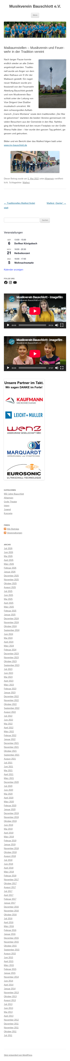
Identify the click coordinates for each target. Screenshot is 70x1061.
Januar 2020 (9, 809)
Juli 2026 (8, 548)
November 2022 (11, 700)
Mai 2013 (8, 1012)
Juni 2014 (8, 981)
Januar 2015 (9, 973)
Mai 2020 (8, 794)
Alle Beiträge (13, 529)
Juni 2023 (8, 673)
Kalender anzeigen (13, 269)
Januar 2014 (9, 988)
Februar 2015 (10, 969)
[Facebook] (6, 283)
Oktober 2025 (10, 583)
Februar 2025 (10, 611)
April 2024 (8, 642)
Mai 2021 (8, 770)
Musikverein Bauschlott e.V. (35, 6)
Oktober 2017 (10, 883)
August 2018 (10, 856)
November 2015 (11, 942)
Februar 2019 (10, 840)
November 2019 (11, 817)
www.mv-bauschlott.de (15, 145)
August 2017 (10, 887)
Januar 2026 (9, 572)
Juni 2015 (8, 957)
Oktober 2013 (10, 996)
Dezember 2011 (11, 1024)
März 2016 (9, 926)
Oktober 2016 (10, 914)
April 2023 (8, 681)
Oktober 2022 (10, 704)
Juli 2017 (8, 891)
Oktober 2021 (10, 751)
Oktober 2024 (10, 626)
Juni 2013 (8, 1008)
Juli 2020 (8, 786)
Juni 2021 (8, 766)
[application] (35, 310)
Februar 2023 (10, 688)
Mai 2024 (8, 638)
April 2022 (8, 727)
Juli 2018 (8, 860)
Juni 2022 (8, 720)
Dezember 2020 (11, 782)
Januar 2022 (9, 739)
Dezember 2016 (11, 907)
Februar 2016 (10, 930)
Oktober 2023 (10, 661)
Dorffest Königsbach (25, 243)
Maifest (26, 182)
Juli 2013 (8, 1004)
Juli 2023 (8, 669)
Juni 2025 (8, 595)
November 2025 (11, 579)
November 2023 (11, 657)
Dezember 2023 (11, 653)
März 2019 (9, 837)
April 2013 (8, 1016)
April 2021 (8, 774)
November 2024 (11, 622)
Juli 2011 (8, 1035)
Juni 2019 (8, 825)
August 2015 (10, 953)
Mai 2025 (8, 599)
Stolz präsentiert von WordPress (18, 1055)
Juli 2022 (8, 716)
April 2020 (8, 798)
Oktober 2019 (10, 821)
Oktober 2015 (10, 946)
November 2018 (11, 848)
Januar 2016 (9, 934)
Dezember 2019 (11, 813)
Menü (35, 15)
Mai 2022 (8, 724)
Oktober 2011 (10, 1031)
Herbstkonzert (22, 253)
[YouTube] (15, 283)
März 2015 (9, 965)
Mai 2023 (8, 677)
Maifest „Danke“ (56, 203)
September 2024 (11, 630)
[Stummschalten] (56, 325)
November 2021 (11, 747)
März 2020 (9, 801)
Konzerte (8, 513)
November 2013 (11, 992)
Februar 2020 (10, 805)
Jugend (7, 509)
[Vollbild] (61, 325)
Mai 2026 (8, 556)
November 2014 (11, 977)
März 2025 (9, 607)
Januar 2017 (9, 903)
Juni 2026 (8, 552)
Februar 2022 (10, 735)
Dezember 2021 (11, 743)
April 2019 (8, 833)
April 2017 (8, 895)
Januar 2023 (9, 692)
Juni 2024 (8, 634)
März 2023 (9, 685)
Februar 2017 (10, 899)
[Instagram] (10, 283)
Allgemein (49, 178)
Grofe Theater (10, 501)
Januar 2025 (9, 614)
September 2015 (11, 950)
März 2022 (9, 731)
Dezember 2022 (11, 696)
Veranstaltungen (14, 533)
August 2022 (10, 712)
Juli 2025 (8, 591)
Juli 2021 (8, 762)
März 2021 (9, 778)
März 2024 (9, 646)
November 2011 (11, 1027)
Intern (6, 505)
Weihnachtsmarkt (24, 262)
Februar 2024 (10, 650)
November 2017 (11, 879)
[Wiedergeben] (8, 325)
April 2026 (8, 560)
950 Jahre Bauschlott (14, 494)
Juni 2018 (8, 864)
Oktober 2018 (10, 852)
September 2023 (11, 665)
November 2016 (11, 911)
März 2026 (9, 564)
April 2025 (8, 603)
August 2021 (10, 759)
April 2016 (8, 922)
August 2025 (10, 587)
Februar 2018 (10, 875)
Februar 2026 (10, 568)
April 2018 (8, 868)
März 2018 (9, 872)
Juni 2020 (8, 790)
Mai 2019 (8, 829)
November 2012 (11, 1020)
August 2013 (10, 1000)
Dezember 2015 (11, 938)
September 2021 (11, 755)
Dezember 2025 (11, 575)
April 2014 (8, 985)
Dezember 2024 (11, 618)
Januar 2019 (9, 844)
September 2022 (11, 708)
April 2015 (8, 961)
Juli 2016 (8, 918)
